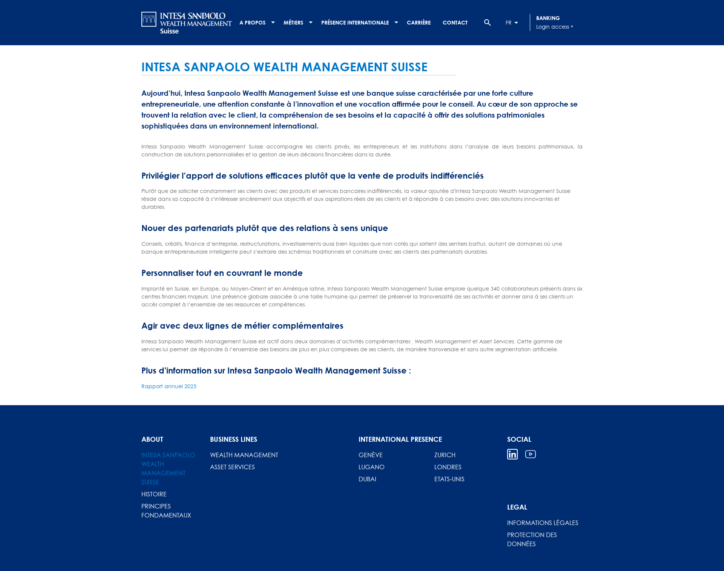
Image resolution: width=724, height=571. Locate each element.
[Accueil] (186, 22)
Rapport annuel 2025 (168, 386)
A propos (252, 22)
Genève (371, 455)
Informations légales (542, 523)
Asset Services (232, 467)
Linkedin (512, 454)
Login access (555, 26)
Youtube (530, 454)
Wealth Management (244, 455)
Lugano (372, 467)
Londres (448, 467)
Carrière (419, 22)
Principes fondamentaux (166, 510)
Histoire (154, 494)
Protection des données (532, 539)
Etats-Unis (449, 479)
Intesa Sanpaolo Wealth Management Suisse (168, 468)
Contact (455, 22)
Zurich (445, 455)
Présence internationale (355, 22)
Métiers (293, 22)
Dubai (367, 479)
